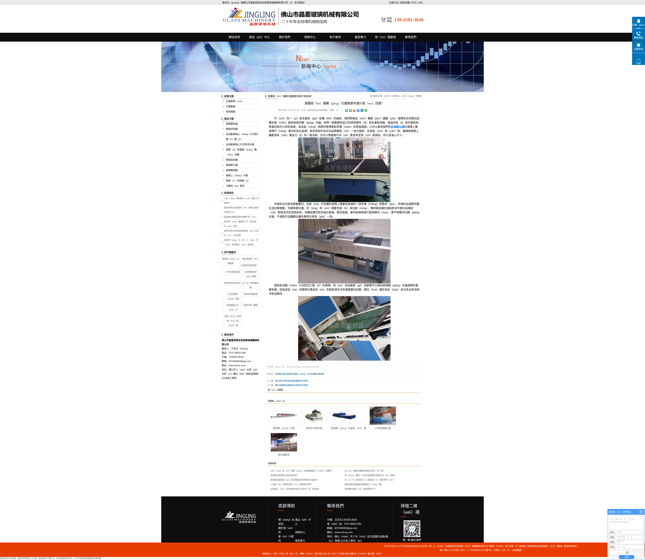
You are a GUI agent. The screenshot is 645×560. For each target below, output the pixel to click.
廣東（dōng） (307, 554)
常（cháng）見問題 (413, 96)
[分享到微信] (365, 110)
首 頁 (386, 96)
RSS (414, 2)
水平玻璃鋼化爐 (233, 272)
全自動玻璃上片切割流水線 (240, 144)
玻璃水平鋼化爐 (314, 428)
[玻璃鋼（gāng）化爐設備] (348, 415)
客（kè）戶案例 (286, 538)
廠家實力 (360, 37)
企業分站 (393, 2)
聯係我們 (410, 37)
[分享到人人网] (362, 110)
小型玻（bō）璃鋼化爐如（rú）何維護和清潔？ (291, 484)
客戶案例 (335, 37)
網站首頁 (234, 37)
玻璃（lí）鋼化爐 (517, 546)
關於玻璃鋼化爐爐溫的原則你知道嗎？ (292, 385)
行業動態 (230, 106)
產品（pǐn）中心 (259, 37)
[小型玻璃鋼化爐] (382, 415)
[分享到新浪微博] (354, 110)
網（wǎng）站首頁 (286, 521)
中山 (326, 554)
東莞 (343, 554)
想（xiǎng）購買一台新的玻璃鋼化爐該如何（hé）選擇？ (370, 475)
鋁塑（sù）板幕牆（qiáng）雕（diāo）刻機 (241, 152)
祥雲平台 (488, 550)
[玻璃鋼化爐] (283, 415)
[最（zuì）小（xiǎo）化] (641, 512)
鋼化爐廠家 (284, 454)
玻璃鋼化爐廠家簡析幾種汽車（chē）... (241, 217)
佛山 (321, 554)
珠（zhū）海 (334, 554)
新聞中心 (396, 96)
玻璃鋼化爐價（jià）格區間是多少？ (361, 489)
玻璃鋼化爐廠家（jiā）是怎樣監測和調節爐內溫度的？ (294, 480)
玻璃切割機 (232, 129)
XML (420, 2)
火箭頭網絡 (517, 550)
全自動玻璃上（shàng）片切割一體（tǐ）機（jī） (243, 136)
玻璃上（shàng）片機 (237, 175)
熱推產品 (266, 554)
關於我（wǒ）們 (286, 530)
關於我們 (284, 37)
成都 (352, 554)
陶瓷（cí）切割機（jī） (238, 180)
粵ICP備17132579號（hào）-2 (454, 550)
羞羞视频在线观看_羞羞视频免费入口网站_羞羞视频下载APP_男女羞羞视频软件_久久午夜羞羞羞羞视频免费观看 (50, 558)
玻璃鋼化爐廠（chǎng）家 (298, 374)
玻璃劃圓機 (232, 170)
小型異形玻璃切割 (249, 265)
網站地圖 (405, 2)
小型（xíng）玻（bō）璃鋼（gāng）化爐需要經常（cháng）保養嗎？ (301, 471)
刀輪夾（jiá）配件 (235, 186)
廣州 (316, 554)
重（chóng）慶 (362, 554)
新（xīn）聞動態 (385, 37)
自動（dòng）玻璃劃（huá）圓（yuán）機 (232, 321)
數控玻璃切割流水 (233, 283)
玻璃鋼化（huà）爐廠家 (551, 546)
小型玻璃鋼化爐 (383, 428)
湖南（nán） (377, 554)
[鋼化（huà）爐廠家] (283, 442)
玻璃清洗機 (232, 160)
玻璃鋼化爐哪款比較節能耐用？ (284, 475)
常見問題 (230, 111)
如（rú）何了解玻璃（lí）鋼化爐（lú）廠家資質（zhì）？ (370, 480)
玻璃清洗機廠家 (251, 294)
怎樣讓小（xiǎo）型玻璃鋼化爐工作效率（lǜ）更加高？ (295, 489)
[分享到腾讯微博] (358, 110)
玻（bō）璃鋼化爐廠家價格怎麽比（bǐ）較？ (365, 471)
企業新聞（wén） (235, 101)
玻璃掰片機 (232, 165)
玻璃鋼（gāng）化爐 (284, 428)
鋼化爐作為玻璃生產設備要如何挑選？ (292, 381)
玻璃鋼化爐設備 (317, 374)
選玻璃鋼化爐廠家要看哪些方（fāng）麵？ (364, 484)
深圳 (347, 554)
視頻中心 (310, 37)
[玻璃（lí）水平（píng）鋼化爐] (314, 415)
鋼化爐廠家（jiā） (250, 259)
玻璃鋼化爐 (232, 124)
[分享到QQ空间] (350, 110)
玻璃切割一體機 (251, 305)
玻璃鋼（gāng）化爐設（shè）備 (348, 428)
